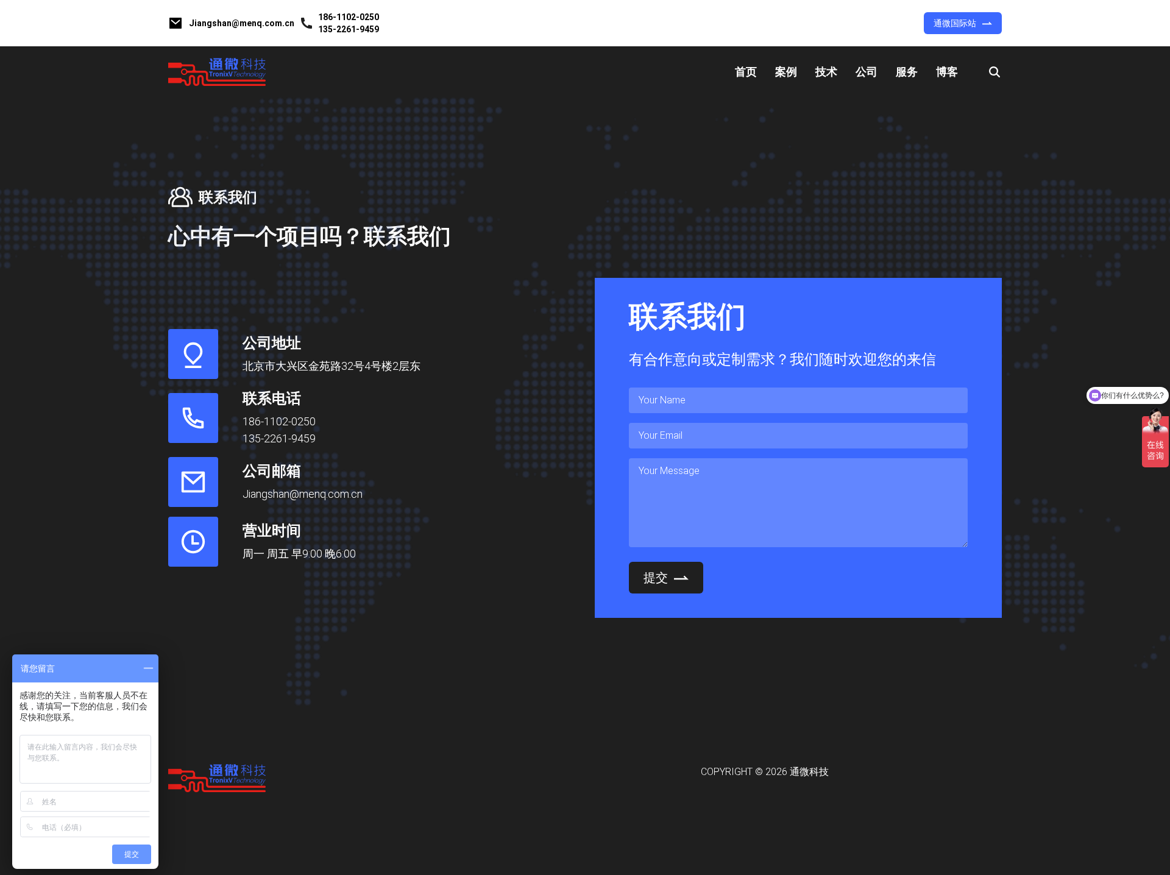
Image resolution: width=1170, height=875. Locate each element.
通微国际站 (955, 23)
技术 (826, 71)
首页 (746, 71)
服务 (907, 71)
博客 (947, 71)
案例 (786, 71)
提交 (656, 577)
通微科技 (809, 772)
